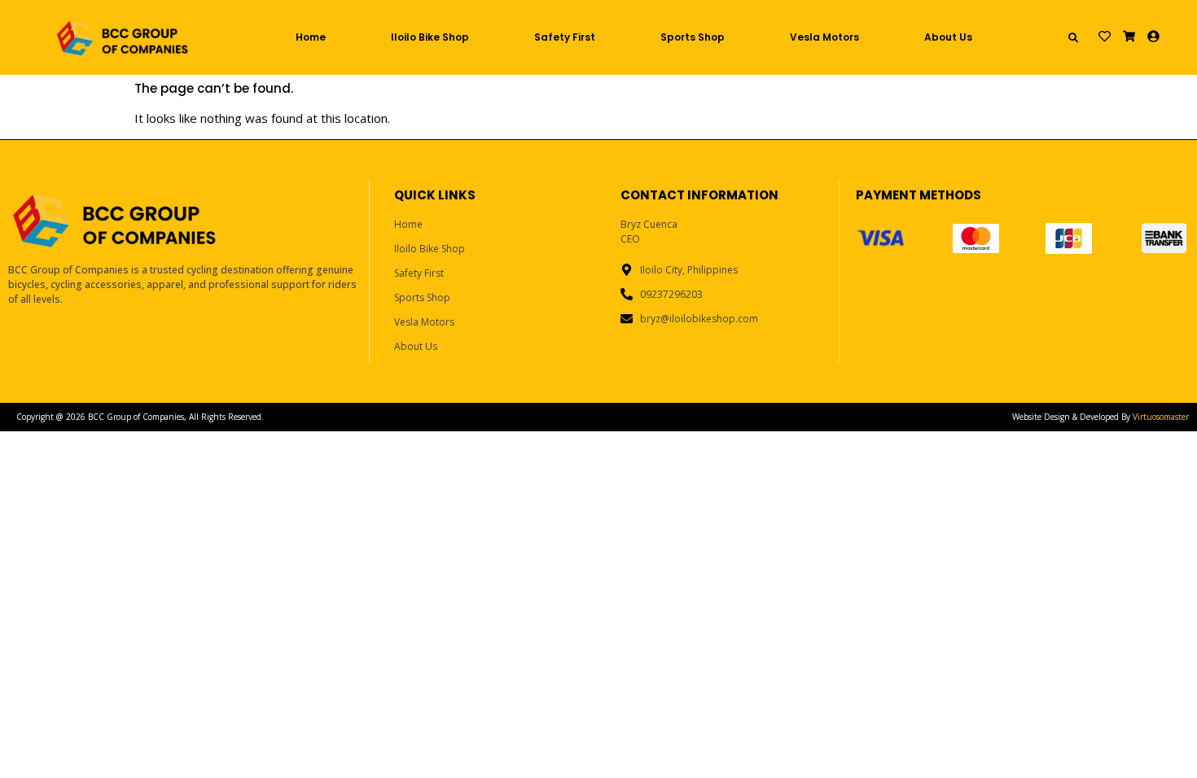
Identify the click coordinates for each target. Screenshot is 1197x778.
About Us (948, 37)
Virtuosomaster (1161, 416)
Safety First (564, 37)
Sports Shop (692, 37)
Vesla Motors (824, 37)
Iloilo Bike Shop (430, 37)
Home (311, 37)
